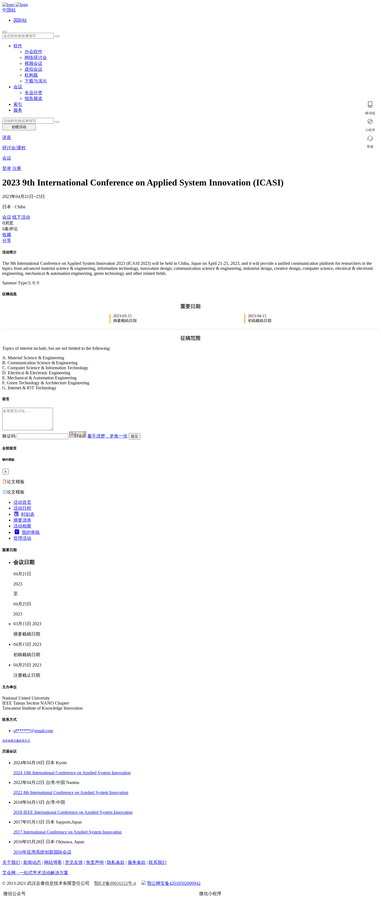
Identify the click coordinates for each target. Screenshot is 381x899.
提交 (134, 436)
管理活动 (22, 538)
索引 (17, 104)
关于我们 (11, 862)
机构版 (31, 75)
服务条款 (137, 862)
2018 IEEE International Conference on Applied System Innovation (72, 812)
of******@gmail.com (33, 730)
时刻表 (28, 514)
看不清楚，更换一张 (107, 436)
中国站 (9, 10)
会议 (17, 86)
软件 (17, 45)
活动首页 (22, 502)
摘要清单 (22, 520)
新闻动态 (32, 862)
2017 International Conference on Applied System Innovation (67, 832)
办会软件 (33, 51)
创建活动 (19, 127)
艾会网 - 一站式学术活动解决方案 (35, 872)
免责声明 (95, 862)
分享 (6, 240)
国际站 (20, 20)
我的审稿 (31, 532)
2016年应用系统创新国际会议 (42, 852)
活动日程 (22, 508)
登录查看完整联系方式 (16, 740)
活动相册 (22, 526)
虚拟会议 (33, 69)
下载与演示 (36, 81)
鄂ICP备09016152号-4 (115, 883)
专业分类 (33, 92)
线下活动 (21, 217)
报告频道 (33, 98)
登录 (6, 168)
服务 (17, 110)
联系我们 (158, 862)
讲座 (6, 137)
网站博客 (53, 862)
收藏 (6, 234)
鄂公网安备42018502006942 (174, 883)
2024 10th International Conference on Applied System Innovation (72, 772)
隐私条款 (116, 862)
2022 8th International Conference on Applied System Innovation (70, 792)
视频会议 (33, 63)
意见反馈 (74, 862)
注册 (16, 168)
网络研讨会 (36, 57)
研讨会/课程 (14, 147)
